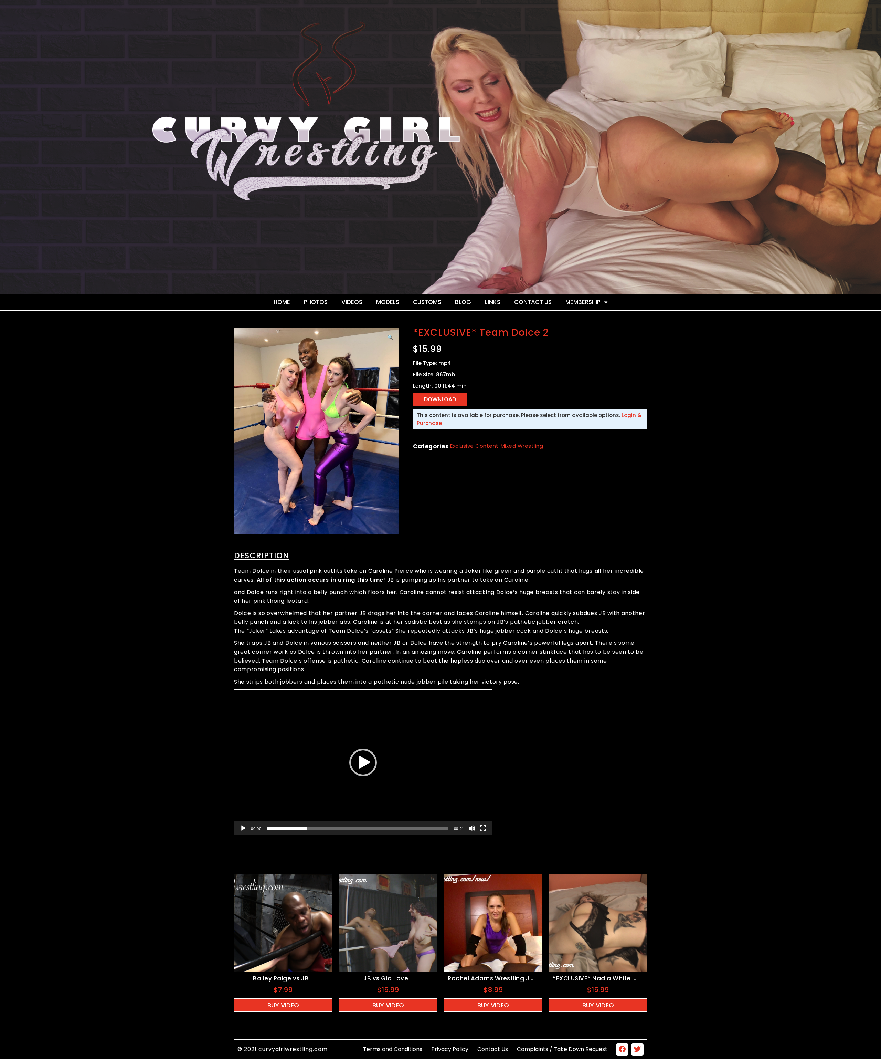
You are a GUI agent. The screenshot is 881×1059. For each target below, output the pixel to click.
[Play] (243, 828)
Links (492, 302)
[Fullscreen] (482, 828)
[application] (363, 762)
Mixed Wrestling (522, 445)
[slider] (357, 828)
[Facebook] (622, 1049)
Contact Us (533, 302)
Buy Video (283, 1005)
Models (387, 302)
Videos (351, 302)
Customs (427, 302)
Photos (316, 302)
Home (282, 302)
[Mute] (471, 828)
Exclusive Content (474, 445)
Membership (583, 302)
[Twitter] (637, 1049)
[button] (390, 337)
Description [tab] (261, 555)
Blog (463, 302)
